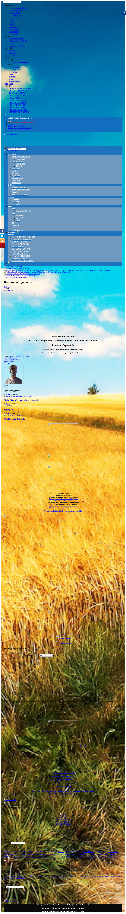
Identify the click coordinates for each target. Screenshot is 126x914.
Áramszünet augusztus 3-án (31, 274)
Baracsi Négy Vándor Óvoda (17, 126)
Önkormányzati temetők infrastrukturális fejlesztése (63, 499)
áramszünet (105, 857)
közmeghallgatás (56, 854)
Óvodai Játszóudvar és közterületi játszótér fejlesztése (63, 506)
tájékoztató (70, 856)
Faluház (10, 124)
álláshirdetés (97, 857)
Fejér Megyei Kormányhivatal (74, 851)
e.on (33, 851)
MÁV (85, 854)
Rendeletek (12, 24)
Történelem (12, 76)
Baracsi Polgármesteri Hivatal (18, 8)
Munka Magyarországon (63, 824)
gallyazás (100, 851)
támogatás (79, 857)
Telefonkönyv (12, 50)
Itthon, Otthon (9, 83)
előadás (52, 851)
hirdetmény (8, 854)
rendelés (15, 857)
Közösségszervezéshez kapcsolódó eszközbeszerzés (63, 508)
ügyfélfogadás (114, 857)
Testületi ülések (17, 15)
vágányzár (86, 857)
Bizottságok (12, 20)
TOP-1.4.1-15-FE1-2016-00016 (18, 107)
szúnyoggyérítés (32, 857)
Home (6, 277)
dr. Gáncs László (26, 852)
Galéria (11, 74)
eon (56, 852)
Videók (15, 72)
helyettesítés (113, 851)
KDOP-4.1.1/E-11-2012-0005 (17, 102)
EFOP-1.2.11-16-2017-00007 (17, 93)
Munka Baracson (63, 817)
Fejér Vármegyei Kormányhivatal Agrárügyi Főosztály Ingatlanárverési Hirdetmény (83, 270)
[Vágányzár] (8, 405)
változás (91, 857)
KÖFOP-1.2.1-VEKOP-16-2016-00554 (19, 112)
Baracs (12, 356)
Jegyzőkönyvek (13, 27)
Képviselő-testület (14, 13)
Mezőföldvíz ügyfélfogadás (14, 419)
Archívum (7, 843)
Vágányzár (8, 409)
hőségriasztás (16, 854)
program (103, 854)
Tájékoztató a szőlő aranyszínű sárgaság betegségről (54, 272)
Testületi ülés (52, 857)
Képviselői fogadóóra (22, 277)
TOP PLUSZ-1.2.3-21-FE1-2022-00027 (20, 88)
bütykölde (17, 851)
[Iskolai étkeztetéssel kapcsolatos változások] (18, 396)
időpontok (23, 854)
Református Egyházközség (20, 62)
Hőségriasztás (18, 267)
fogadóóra (18, 356)
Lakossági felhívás (23, 268)
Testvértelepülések (14, 81)
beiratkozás (11, 851)
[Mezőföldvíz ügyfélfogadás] (13, 415)
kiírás (33, 854)
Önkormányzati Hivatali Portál (18, 41)
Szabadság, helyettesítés (28, 275)
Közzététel (12, 22)
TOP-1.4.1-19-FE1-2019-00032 (18, 95)
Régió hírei (14, 901)
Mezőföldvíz (77, 854)
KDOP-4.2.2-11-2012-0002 (17, 105)
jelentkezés (29, 854)
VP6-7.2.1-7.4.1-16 (14, 98)
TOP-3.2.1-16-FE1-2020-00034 (18, 91)
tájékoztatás (60, 857)
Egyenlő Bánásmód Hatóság (42, 851)
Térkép (11, 79)
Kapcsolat (12, 43)
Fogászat (15, 55)
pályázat (7, 856)
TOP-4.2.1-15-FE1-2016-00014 (18, 110)
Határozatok (16, 17)
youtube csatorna (64, 638)
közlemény (49, 854)
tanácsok (46, 857)
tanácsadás (41, 857)
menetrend (70, 854)
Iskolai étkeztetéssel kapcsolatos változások (21, 400)
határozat (105, 851)
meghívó (63, 854)
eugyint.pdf (82, 746)
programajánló (112, 854)
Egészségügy (12, 53)
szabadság (22, 857)
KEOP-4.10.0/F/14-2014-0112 (17, 100)
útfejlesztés (25, 356)
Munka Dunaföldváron (63, 823)
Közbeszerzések (13, 31)
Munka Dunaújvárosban (63, 819)
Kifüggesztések (17, 10)
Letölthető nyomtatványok (16, 39)
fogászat (95, 851)
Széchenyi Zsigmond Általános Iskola (19, 128)
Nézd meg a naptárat (46, 655)
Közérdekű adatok (14, 29)
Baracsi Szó (16, 69)
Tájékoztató (11, 277)
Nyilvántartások (13, 34)
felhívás (88, 851)
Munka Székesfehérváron (63, 821)
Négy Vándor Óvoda (93, 854)
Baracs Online (17, 67)
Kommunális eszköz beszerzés (63, 500)
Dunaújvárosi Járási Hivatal (17, 46)
